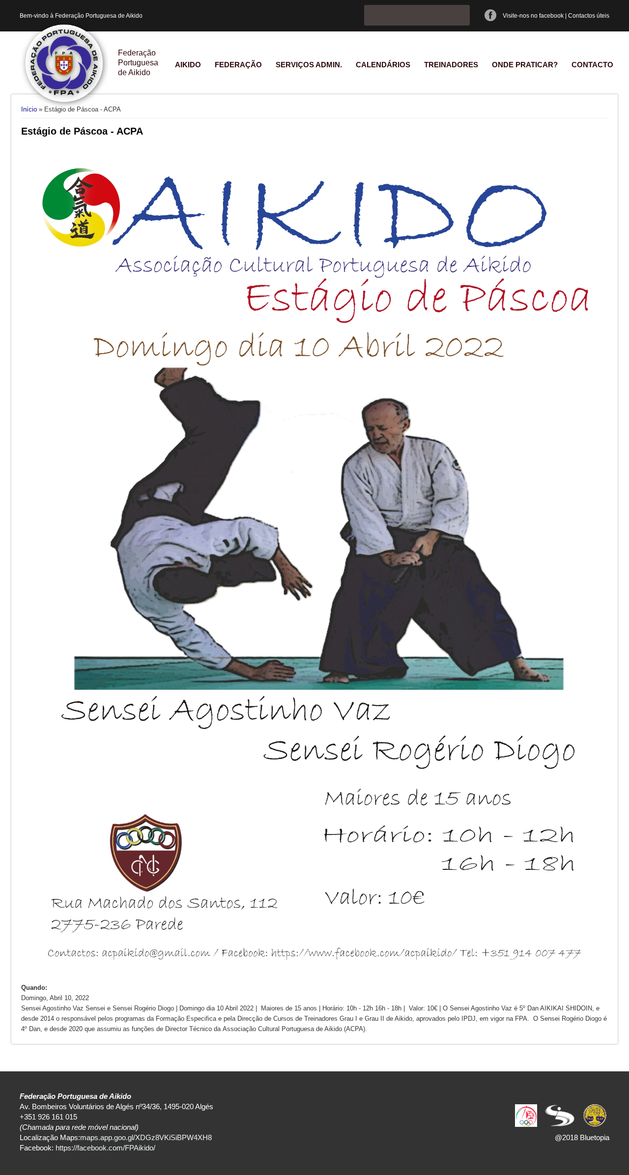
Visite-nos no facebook (533, 15)
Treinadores (451, 64)
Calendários (383, 64)
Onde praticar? (525, 64)
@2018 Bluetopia (582, 1137)
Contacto (592, 64)
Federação (238, 64)
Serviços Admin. (309, 64)
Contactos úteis (588, 15)
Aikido (188, 64)
